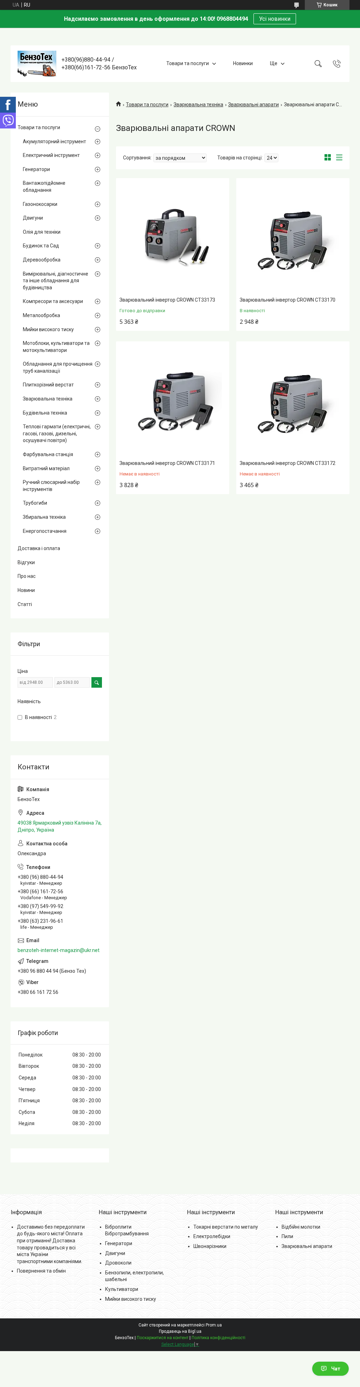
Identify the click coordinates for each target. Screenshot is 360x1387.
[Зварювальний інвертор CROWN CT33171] (173, 400)
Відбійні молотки (301, 1227)
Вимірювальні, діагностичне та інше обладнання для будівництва (55, 280)
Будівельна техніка (45, 413)
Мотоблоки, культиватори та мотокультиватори (56, 346)
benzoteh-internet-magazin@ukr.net (58, 950)
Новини (26, 590)
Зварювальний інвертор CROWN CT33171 (167, 463)
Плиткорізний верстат (48, 384)
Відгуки (26, 562)
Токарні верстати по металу (225, 1227)
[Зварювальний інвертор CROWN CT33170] (293, 236)
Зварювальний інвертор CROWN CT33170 (287, 300)
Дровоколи (118, 1263)
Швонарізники (209, 1246)
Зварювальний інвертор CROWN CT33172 (287, 463)
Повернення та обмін (41, 1271)
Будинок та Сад (41, 245)
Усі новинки (274, 18)
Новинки (243, 63)
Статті (25, 604)
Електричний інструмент (51, 155)
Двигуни (33, 218)
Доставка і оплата (39, 548)
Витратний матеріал (46, 468)
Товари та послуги (187, 63)
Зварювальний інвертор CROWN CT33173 (167, 300)
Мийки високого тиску (48, 329)
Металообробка (41, 315)
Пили (287, 1236)
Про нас (27, 576)
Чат (335, 1369)
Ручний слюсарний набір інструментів (51, 485)
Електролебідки (211, 1236)
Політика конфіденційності (218, 1337)
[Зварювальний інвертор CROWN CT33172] (293, 400)
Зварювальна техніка (198, 104)
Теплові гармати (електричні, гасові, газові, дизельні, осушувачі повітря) (57, 433)
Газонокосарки (40, 204)
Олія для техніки (41, 232)
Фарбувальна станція (48, 454)
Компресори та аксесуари (53, 301)
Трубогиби (35, 503)
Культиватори (121, 1289)
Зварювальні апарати (253, 104)
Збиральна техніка (44, 517)
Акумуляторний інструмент (54, 141)
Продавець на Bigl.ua (180, 1331)
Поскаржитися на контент (162, 1337)
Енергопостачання (44, 531)
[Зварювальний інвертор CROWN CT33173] (173, 236)
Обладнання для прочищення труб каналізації (57, 367)
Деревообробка (41, 260)
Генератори (36, 169)
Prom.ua (214, 1325)
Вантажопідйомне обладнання (44, 186)
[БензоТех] (37, 64)
